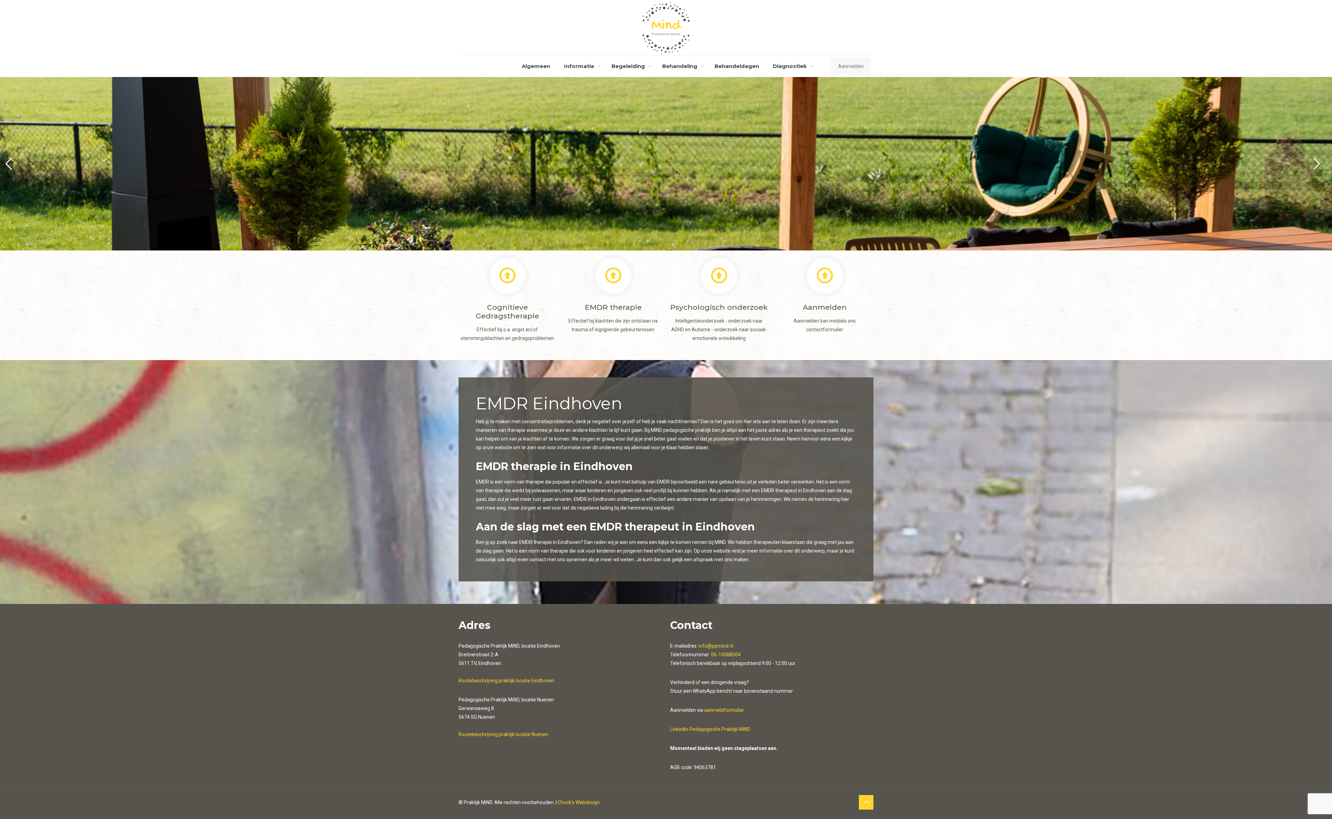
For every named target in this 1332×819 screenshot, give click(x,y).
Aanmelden (851, 66)
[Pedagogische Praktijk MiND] (666, 28)
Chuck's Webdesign (579, 802)
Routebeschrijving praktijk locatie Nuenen (503, 734)
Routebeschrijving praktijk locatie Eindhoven (506, 680)
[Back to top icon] (866, 802)
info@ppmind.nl (716, 646)
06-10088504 (726, 654)
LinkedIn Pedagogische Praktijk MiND (710, 729)
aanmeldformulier (724, 710)
